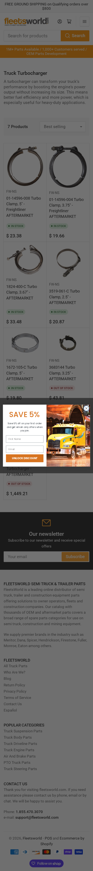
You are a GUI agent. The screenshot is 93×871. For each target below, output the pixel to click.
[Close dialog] (86, 408)
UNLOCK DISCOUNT (24, 458)
